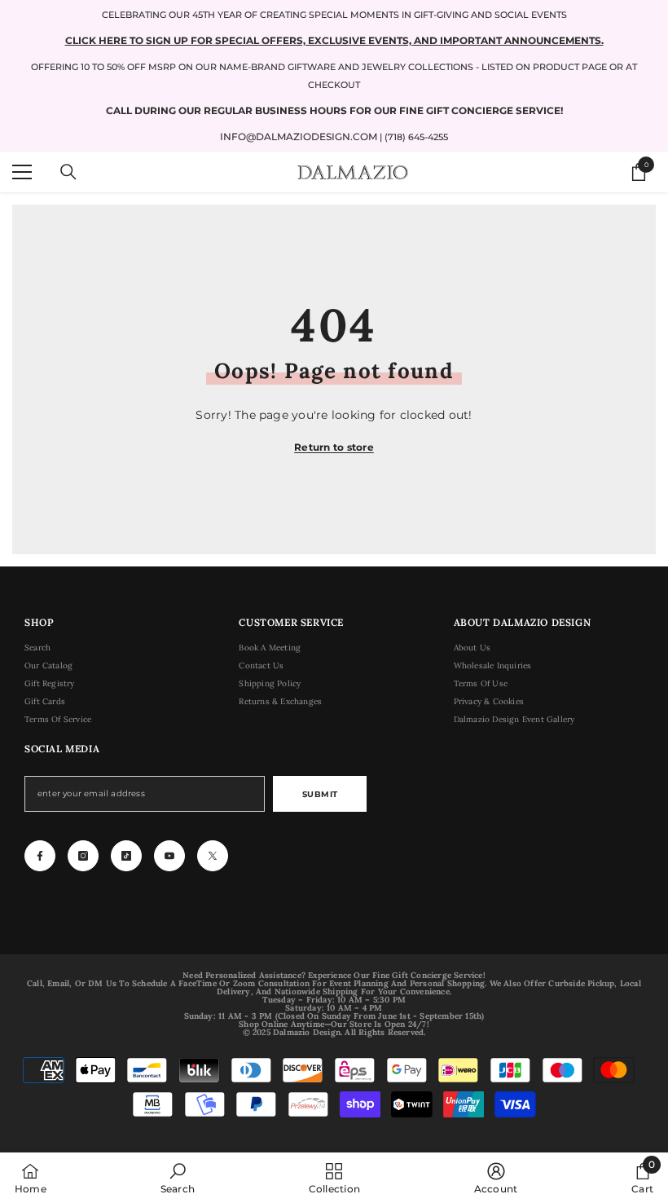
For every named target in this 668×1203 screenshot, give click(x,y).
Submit (320, 794)
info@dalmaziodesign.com (298, 136)
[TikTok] (126, 855)
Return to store (334, 447)
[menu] (22, 172)
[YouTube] (169, 855)
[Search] (68, 172)
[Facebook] (39, 855)
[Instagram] (83, 855)
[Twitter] (212, 855)
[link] (177, 1178)
